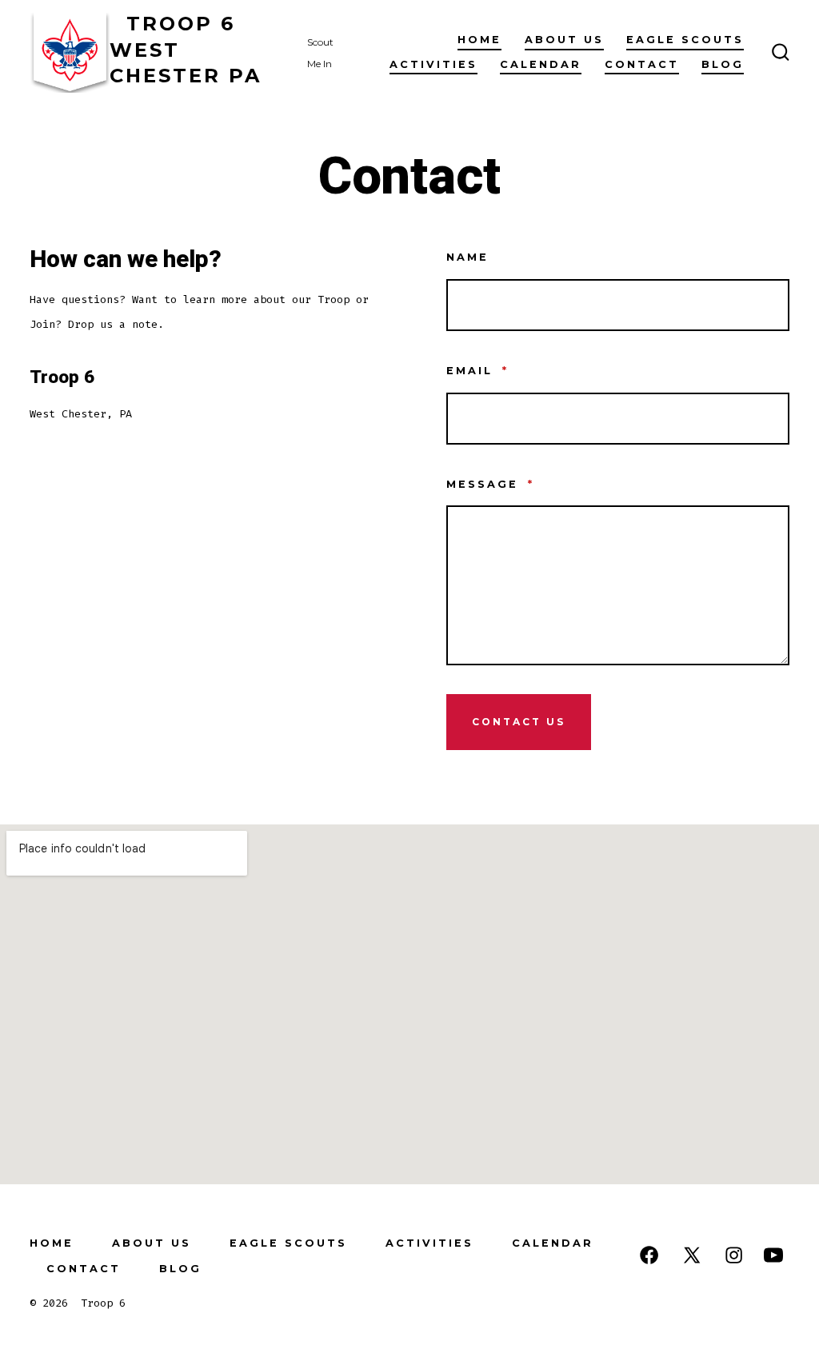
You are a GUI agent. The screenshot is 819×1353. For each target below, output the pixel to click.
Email (477, 371)
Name (467, 257)
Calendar (540, 64)
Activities (433, 64)
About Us (564, 40)
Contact (642, 64)
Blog (722, 64)
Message (490, 484)
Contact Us (518, 722)
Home (479, 40)
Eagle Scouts (685, 40)
